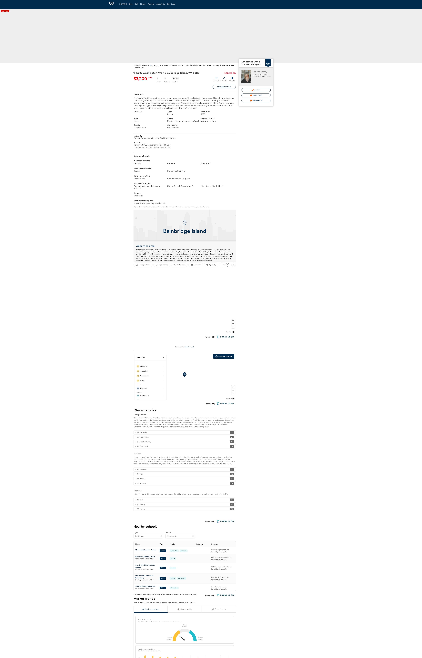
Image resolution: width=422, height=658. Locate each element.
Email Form (257, 95)
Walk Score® (189, 347)
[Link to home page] (111, 4)
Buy (131, 4)
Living (143, 4)
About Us (160, 4)
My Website (257, 100)
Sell (136, 4)
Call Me (257, 90)
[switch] (216, 80)
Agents (151, 4)
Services (171, 4)
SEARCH (123, 4)
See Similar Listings (224, 87)
